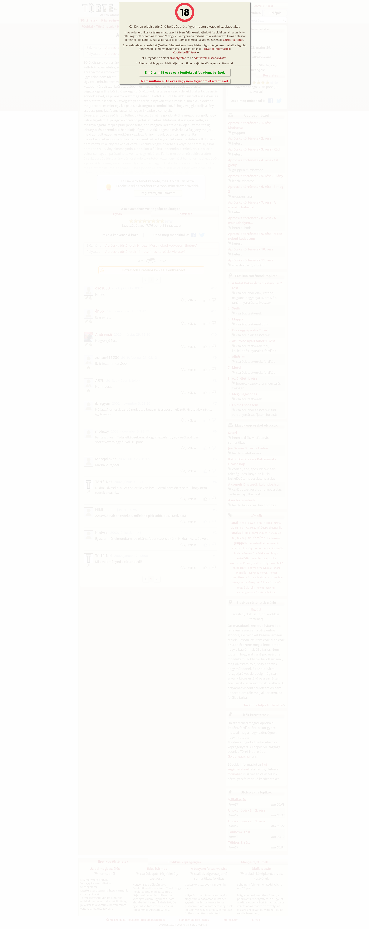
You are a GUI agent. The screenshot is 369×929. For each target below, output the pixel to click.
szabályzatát (178, 58)
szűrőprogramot (233, 40)
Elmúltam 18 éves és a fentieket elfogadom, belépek (185, 72)
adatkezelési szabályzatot (210, 58)
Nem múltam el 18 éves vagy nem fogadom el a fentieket (184, 81)
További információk (217, 49)
